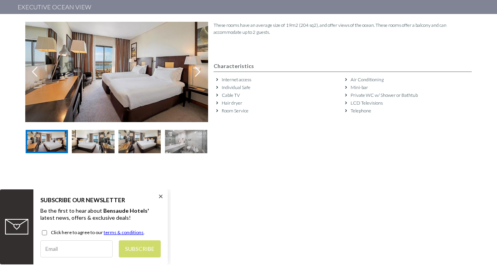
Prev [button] (35, 72)
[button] (47, 141)
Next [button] (198, 72)
